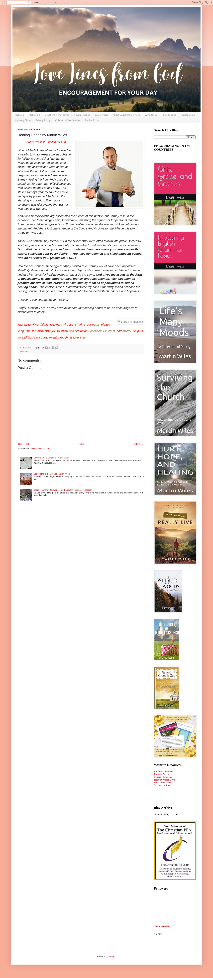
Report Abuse (161, 926)
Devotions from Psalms (57, 114)
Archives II (34, 114)
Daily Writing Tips (162, 785)
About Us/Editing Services (126, 114)
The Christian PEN (162, 783)
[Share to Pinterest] (56, 347)
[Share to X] (49, 347)
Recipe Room (92, 120)
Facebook (95, 331)
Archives (19, 114)
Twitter (126, 331)
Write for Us (151, 114)
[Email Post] (38, 347)
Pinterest (109, 331)
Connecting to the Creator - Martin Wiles (52, 474)
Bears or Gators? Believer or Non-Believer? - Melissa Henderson (63, 490)
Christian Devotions (163, 777)
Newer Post (23, 444)
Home (81, 444)
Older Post (138, 444)
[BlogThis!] (46, 347)
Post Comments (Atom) (40, 449)
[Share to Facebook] (52, 347)
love (26, 352)
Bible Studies (169, 114)
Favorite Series (82, 114)
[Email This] (43, 347)
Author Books (188, 114)
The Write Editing (161, 774)
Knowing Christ (23, 120)
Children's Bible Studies (67, 120)
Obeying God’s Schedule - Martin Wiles (51, 458)
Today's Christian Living (164, 780)
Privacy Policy (43, 120)
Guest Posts (101, 114)
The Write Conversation (164, 771)
